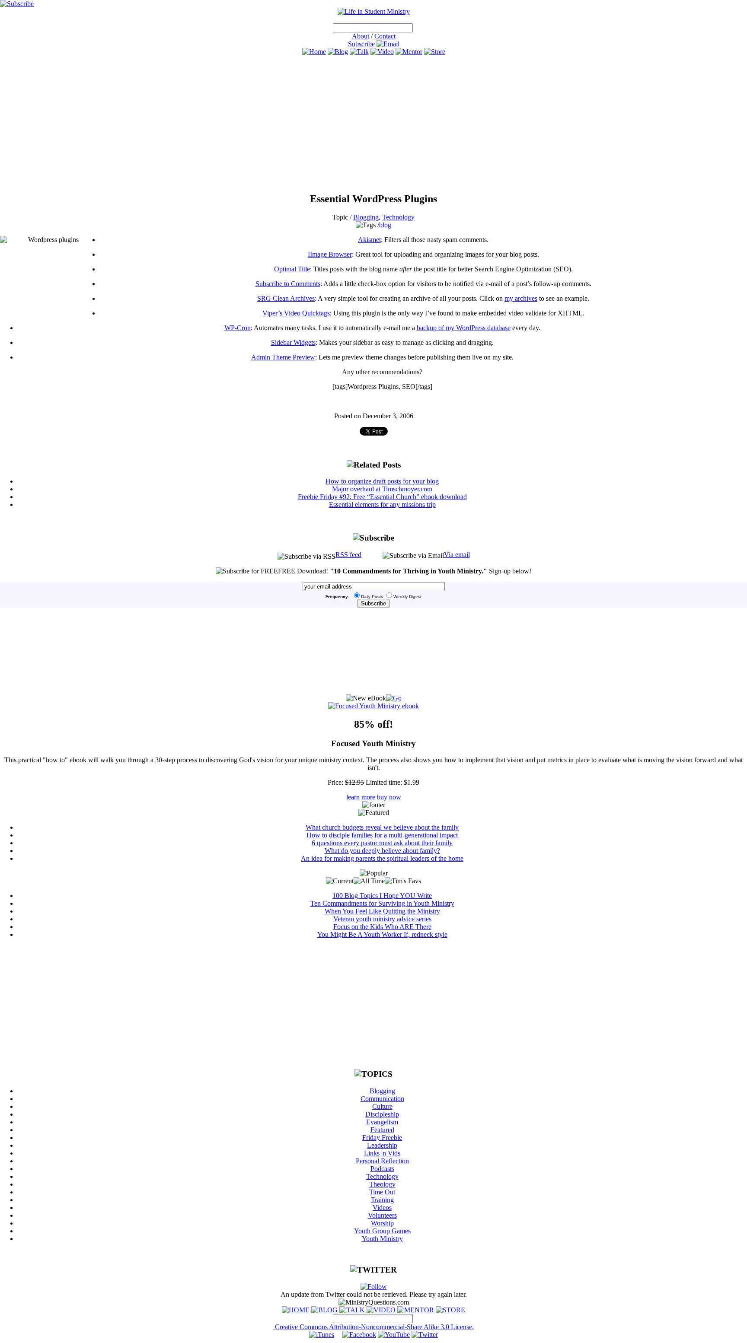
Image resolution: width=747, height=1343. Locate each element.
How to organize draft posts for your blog (382, 481)
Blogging (366, 217)
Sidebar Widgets (293, 342)
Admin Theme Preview (283, 357)
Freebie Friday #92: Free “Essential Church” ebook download (382, 496)
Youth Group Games (382, 1231)
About (360, 36)
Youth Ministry (382, 1238)
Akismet (369, 239)
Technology (398, 217)
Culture (382, 1106)
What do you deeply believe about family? (382, 850)
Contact (385, 36)
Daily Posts (372, 596)
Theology (382, 1184)
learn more (360, 797)
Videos (382, 1207)
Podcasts (382, 1168)
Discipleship (382, 1114)
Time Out (382, 1192)
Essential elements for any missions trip (382, 504)
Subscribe (361, 44)
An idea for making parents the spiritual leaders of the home (382, 858)
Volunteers (382, 1215)
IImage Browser (330, 254)
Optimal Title (292, 269)
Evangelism (382, 1122)
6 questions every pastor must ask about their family (382, 843)
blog (385, 225)
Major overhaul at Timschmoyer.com (382, 489)
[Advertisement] (373, 124)
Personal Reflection (382, 1161)
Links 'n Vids (382, 1153)
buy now (389, 797)
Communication (382, 1098)
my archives (520, 298)
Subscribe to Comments (287, 283)
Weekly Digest (407, 596)
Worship (382, 1223)
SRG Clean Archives (286, 298)
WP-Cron (237, 327)
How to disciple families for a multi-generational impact (382, 835)
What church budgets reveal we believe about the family (382, 827)
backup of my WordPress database (464, 327)
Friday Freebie (382, 1137)
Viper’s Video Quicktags (296, 313)
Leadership (382, 1145)
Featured (382, 1129)
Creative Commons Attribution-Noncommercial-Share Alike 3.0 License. (373, 1326)
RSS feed (348, 554)
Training (382, 1199)
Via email (457, 554)
